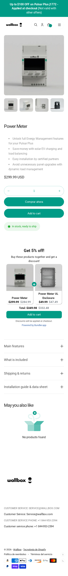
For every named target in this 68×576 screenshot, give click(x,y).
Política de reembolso (15, 554)
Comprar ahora (34, 201)
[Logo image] (14, 25)
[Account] (42, 24)
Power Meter (20, 298)
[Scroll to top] (63, 555)
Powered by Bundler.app (34, 325)
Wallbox (17, 549)
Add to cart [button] (34, 311)
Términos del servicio (41, 554)
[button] (8, 191)
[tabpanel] (11, 106)
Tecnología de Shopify (34, 549)
